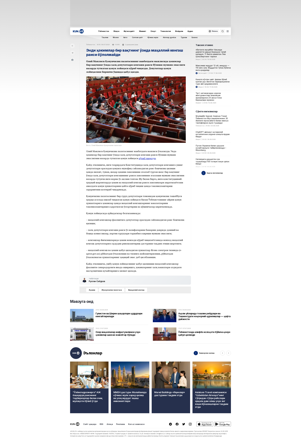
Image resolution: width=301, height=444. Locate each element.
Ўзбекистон (103, 31)
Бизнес (195, 37)
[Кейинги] (228, 353)
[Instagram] (190, 424)
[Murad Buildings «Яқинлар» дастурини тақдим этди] (171, 387)
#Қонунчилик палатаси (112, 290)
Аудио (190, 31)
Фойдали (179, 31)
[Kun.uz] (78, 31)
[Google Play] (222, 424)
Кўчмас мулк (153, 37)
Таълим (105, 37)
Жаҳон (116, 31)
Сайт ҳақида (89, 424)
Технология (165, 31)
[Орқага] (72, 45)
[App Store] (204, 424)
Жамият (142, 31)
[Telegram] (72, 53)
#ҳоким (92, 290)
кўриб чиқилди (147, 158)
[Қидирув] (222, 31)
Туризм (184, 37)
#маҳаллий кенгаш (136, 290)
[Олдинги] (222, 353)
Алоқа (110, 424)
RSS (101, 424)
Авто (125, 37)
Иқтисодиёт (129, 31)
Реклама (120, 424)
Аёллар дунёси (169, 37)
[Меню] (227, 31)
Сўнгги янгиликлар (207, 111)
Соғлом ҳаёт (137, 37)
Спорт (153, 31)
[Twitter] (183, 424)
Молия (116, 37)
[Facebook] (72, 60)
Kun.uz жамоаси (136, 424)
